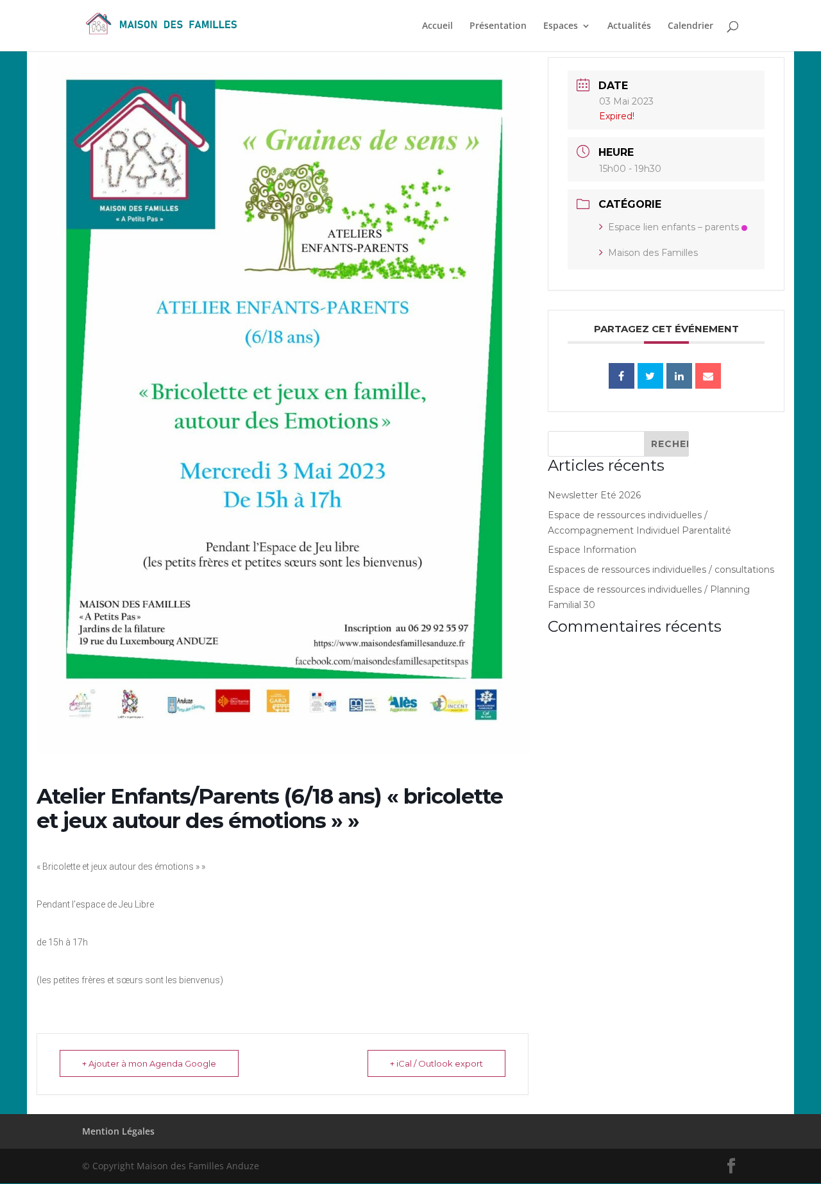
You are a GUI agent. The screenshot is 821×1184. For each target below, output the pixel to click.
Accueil (437, 26)
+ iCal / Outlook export (436, 1063)
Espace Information (592, 549)
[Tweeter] (650, 376)
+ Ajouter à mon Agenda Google (149, 1063)
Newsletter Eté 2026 (594, 495)
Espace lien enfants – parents (673, 227)
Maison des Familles (653, 252)
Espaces (560, 26)
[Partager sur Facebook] (621, 376)
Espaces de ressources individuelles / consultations (661, 569)
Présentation (498, 26)
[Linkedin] (679, 376)
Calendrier (690, 26)
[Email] (708, 376)
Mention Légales (118, 1131)
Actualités (629, 26)
